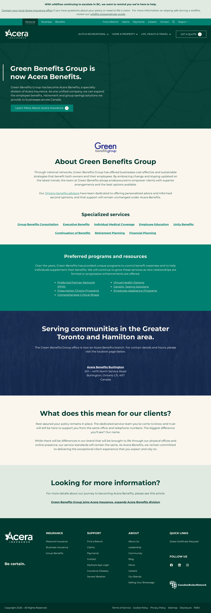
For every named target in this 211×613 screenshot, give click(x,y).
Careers (152, 22)
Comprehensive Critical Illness (78, 295)
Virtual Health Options (129, 282)
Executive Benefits (76, 224)
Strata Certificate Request (184, 541)
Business (46, 22)
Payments (139, 22)
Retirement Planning (110, 233)
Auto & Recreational (92, 34)
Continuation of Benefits (72, 233)
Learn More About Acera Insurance (39, 108)
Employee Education (154, 224)
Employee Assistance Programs (135, 290)
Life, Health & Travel (154, 34)
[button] (173, 22)
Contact (164, 22)
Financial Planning (142, 233)
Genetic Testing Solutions (131, 286)
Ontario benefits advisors (62, 193)
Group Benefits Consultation (38, 224)
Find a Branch (110, 22)
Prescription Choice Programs (78, 290)
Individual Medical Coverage (114, 224)
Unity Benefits (183, 224)
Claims (125, 22)
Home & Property (123, 34)
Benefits (60, 22)
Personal (30, 22)
